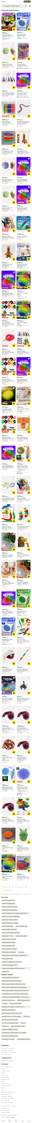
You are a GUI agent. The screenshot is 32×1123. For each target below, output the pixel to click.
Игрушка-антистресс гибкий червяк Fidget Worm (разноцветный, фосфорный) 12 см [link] (22, 466)
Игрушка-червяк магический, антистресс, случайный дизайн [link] (8, 237)
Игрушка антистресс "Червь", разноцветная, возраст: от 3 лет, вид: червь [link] (7, 612)
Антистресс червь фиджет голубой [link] (21, 35)
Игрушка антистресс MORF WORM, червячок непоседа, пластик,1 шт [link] (8, 293)
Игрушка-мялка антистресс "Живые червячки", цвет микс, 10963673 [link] (22, 65)
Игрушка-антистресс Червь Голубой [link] (7, 640)
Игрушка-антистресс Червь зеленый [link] (22, 612)
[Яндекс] (13, 1117)
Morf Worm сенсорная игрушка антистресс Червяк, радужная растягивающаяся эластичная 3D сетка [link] (7, 699)
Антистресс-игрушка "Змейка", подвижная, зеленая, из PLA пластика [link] (8, 555)
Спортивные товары (6, 1094)
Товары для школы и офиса (8, 1092)
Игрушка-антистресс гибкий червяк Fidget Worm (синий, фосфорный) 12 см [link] (7, 787)
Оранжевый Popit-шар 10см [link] (7, 848)
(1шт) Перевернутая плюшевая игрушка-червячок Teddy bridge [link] (7, 669)
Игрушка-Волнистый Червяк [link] (7, 758)
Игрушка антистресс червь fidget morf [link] (22, 265)
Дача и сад (4, 1087)
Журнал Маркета (5, 1112)
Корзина (22, 1121)
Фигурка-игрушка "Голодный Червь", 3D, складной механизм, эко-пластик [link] (8, 35)
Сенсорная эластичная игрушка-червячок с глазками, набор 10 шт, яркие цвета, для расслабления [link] (7, 151)
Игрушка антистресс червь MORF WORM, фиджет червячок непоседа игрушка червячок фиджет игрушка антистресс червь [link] (22, 180)
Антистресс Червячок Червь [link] (22, 293)
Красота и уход (5, 1083)
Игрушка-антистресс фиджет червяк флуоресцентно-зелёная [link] (8, 208)
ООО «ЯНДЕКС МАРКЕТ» (11, 1115)
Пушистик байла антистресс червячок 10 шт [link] (23, 640)
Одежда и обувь (5, 1077)
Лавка (9, 1121)
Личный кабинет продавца (8, 1048)
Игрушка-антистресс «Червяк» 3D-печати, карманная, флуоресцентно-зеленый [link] (8, 65)
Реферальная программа (7, 1060)
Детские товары (5, 1100)
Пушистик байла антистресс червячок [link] (7, 527)
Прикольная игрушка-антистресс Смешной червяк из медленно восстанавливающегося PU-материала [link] (23, 438)
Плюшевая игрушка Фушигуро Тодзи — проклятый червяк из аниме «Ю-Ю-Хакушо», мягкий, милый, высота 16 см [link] (23, 758)
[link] (8, 900)
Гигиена (3, 1073)
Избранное (16, 1121)
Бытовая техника (5, 1071)
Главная (3, 1121)
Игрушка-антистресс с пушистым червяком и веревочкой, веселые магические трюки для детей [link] (22, 669)
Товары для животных (6, 1096)
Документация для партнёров (8, 1052)
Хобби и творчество (6, 1085)
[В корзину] (14, 29)
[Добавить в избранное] (14, 14)
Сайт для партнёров (6, 1054)
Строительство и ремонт (7, 1098)
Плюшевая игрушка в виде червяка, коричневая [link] (7, 265)
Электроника (4, 1075)
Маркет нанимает (5, 1110)
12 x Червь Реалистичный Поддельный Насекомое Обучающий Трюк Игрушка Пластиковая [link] (8, 498)
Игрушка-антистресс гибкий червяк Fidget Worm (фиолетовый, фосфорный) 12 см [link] (22, 787)
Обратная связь (5, 1108)
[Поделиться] (30, 6)
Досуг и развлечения (6, 1066)
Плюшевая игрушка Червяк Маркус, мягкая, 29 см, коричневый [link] (23, 151)
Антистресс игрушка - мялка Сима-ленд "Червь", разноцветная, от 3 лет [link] (23, 93)
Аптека (3, 1081)
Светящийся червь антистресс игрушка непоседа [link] (7, 409)
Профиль (29, 1121)
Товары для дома (5, 1079)
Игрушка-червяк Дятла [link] (23, 555)
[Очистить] (26, 6)
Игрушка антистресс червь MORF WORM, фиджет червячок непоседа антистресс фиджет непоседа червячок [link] (22, 208)
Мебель (3, 1069)
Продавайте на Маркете (7, 1050)
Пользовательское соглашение (8, 1106)
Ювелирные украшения (7, 1102)
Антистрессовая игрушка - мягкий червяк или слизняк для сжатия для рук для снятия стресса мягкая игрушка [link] (23, 527)
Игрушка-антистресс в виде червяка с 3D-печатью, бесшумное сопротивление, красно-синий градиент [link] (8, 180)
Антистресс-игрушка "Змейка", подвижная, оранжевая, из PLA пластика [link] (22, 582)
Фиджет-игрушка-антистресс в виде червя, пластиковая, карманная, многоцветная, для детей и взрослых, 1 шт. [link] (23, 877)
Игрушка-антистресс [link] (22, 236)
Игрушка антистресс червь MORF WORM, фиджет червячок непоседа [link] (22, 380)
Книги (2, 1090)
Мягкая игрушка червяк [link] (23, 409)
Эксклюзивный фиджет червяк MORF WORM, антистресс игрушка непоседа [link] (8, 466)
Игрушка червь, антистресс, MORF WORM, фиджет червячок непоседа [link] (8, 582)
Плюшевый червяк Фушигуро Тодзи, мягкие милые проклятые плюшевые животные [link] (8, 728)
